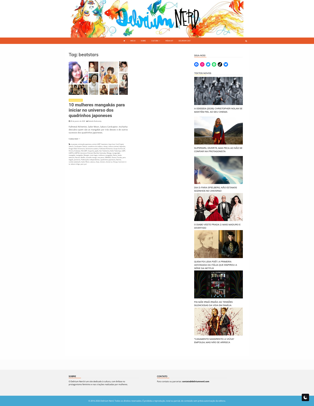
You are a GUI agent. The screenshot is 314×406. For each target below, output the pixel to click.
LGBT (123, 151)
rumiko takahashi (74, 162)
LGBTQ (71, 153)
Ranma (118, 160)
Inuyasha (91, 151)
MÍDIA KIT (169, 41)
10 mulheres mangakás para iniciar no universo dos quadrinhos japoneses (97, 110)
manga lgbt (116, 153)
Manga (109, 153)
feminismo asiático (92, 149)
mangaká (72, 155)
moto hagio (94, 155)
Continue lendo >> (74, 139)
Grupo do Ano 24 (119, 149)
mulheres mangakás (105, 155)
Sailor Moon (85, 162)
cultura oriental (113, 146)
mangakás (79, 155)
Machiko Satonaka (99, 153)
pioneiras (77, 160)
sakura (92, 162)
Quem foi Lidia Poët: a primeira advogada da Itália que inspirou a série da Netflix (215, 265)
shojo (97, 162)
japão (97, 151)
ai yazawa (74, 144)
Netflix (83, 157)
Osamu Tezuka (117, 157)
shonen (102, 162)
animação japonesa (85, 144)
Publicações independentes (90, 160)
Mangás (86, 155)
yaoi (82, 164)
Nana (115, 155)
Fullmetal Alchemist (106, 149)
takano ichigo (75, 164)
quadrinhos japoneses (108, 160)
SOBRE (143, 41)
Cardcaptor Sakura (80, 146)
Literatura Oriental (86, 153)
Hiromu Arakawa (74, 151)
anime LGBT (96, 144)
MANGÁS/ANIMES (76, 100)
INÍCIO (132, 41)
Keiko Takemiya (115, 151)
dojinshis (122, 146)
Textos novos (202, 73)
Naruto (77, 157)
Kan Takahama (104, 151)
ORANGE (108, 157)
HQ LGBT (84, 151)
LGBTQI (76, 153)
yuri (85, 164)
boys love (112, 144)
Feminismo (81, 149)
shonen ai (109, 162)
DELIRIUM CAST (185, 41)
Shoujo (115, 162)
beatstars (104, 144)
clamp (105, 146)
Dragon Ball (73, 149)
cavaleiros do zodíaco (95, 146)
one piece (101, 157)
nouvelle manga (91, 157)
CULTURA (154, 41)
